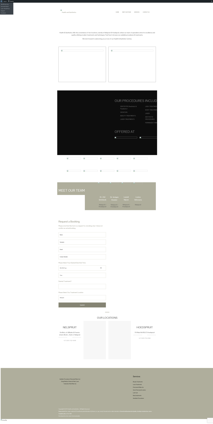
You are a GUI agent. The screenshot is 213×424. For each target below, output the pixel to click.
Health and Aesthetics (73, 409)
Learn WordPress (5, 8)
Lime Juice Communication (73, 416)
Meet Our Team (126, 12)
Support (3, 10)
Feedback (3, 13)
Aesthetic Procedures (138, 398)
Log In (5, 1)
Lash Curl (135, 392)
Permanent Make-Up (138, 387)
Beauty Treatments (138, 381)
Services (136, 12)
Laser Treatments (137, 384)
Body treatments (137, 395)
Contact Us (146, 12)
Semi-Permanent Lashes (139, 390)
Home (117, 12)
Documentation (5, 6)
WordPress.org (4, 4)
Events (12, 1)
